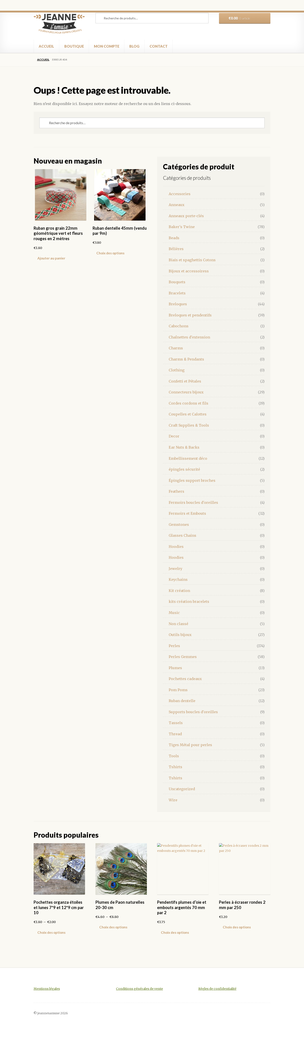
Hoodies (176, 546)
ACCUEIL (46, 46)
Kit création (179, 590)
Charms (176, 348)
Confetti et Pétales (185, 381)
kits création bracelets (189, 601)
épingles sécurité (184, 469)
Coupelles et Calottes (188, 414)
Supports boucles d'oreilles (193, 712)
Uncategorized (182, 789)
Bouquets (177, 282)
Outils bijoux (180, 634)
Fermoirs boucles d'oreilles (193, 502)
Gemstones (179, 524)
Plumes (175, 668)
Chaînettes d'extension (189, 337)
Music (174, 612)
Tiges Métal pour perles (190, 745)
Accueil (43, 59)
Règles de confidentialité (217, 989)
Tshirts (175, 767)
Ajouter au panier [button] (51, 258)
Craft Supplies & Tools (189, 425)
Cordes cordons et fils (188, 403)
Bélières (176, 249)
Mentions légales (47, 989)
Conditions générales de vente (139, 989)
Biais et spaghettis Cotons (192, 260)
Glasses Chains (182, 535)
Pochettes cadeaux (185, 678)
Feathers (176, 491)
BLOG (134, 46)
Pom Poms (178, 690)
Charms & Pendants (186, 359)
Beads (174, 238)
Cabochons (178, 326)
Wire (173, 800)
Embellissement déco (188, 458)
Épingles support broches (192, 480)
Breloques (178, 304)
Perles (174, 646)
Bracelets (177, 293)
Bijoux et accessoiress (189, 271)
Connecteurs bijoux (186, 392)
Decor (174, 436)
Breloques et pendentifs (190, 315)
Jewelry (175, 568)
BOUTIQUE (74, 46)
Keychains (178, 579)
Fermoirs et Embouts (187, 513)
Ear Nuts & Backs (184, 447)
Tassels (176, 723)
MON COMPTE (106, 46)
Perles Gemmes (183, 656)
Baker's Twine (182, 227)
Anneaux (176, 205)
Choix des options (110, 253)
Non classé (178, 624)
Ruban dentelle (182, 701)
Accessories (180, 194)
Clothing (176, 370)
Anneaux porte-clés (186, 216)
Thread (175, 734)
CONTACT (159, 46)
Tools (174, 756)
